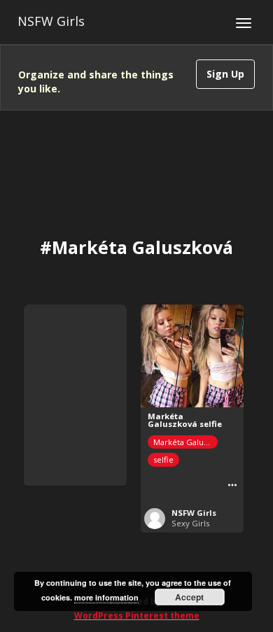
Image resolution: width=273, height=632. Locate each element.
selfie (163, 459)
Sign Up (225, 73)
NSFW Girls (51, 21)
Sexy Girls (190, 523)
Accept (189, 597)
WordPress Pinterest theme (137, 616)
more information (106, 597)
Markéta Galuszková (185, 442)
